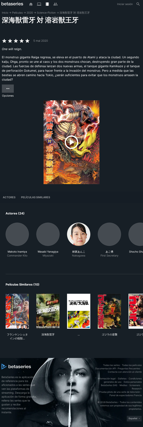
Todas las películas (132, 365)
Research (137, 388)
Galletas (122, 378)
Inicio (5, 12)
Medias (123, 385)
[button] (17, 244)
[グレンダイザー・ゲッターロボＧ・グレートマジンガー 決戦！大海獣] (78, 311)
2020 (30, 12)
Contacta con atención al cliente (125, 371)
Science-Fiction (46, 12)
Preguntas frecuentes (129, 368)
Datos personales (133, 381)
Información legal (107, 378)
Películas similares (35, 197)
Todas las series (111, 365)
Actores (9, 197)
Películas (17, 12)
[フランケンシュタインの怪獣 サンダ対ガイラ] (17, 311)
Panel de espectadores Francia (125, 395)
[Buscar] (138, 4)
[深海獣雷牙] (48, 311)
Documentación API (105, 368)
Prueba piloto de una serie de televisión (119, 392)
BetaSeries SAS (109, 385)
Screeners (134, 385)
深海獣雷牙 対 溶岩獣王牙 (75, 12)
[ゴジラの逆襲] (109, 311)
